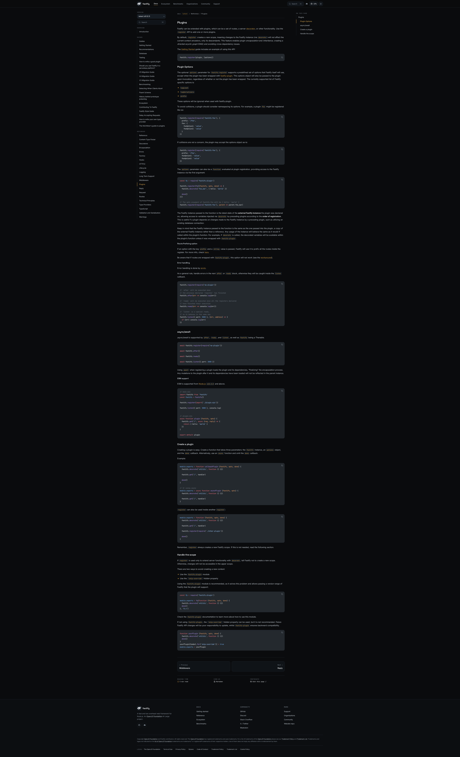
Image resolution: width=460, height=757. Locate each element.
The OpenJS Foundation (152, 749)
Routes (142, 196)
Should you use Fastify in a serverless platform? (149, 67)
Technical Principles (147, 201)
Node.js (206, 384)
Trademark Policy (288, 739)
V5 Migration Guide (146, 72)
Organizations (192, 4)
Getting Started (145, 45)
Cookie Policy (245, 749)
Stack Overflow (246, 720)
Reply (141, 188)
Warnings (143, 217)
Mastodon (244, 728)
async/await (305, 25)
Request (142, 192)
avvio (203, 268)
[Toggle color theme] (321, 4)
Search (152, 22)
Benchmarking (144, 84)
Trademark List (302, 739)
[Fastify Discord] (307, 4)
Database (143, 53)
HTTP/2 (142, 164)
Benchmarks (178, 4)
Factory (142, 156)
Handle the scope (307, 33)
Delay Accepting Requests (149, 115)
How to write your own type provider (150, 120)
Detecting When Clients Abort (151, 88)
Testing (142, 57)
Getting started (202, 711)
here (207, 252)
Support (216, 4)
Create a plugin (306, 29)
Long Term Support (146, 176)
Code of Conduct (202, 749)
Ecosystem (165, 4)
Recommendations (146, 49)
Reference (143, 135)
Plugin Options (306, 21)
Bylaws (191, 749)
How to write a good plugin (149, 62)
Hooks (141, 160)
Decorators (143, 144)
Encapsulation (144, 148)
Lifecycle (142, 168)
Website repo (289, 724)
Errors (141, 152)
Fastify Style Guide (146, 111)
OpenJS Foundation (154, 716)
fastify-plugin (226, 76)
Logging (142, 172)
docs (179, 14)
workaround (266, 257)
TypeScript (143, 209)
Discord (243, 715)
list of (157, 741)
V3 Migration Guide (146, 80)
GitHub (243, 711)
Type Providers (145, 205)
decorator (250, 28)
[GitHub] (139, 725)
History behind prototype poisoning (149, 98)
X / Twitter (244, 724)
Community (205, 4)
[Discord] (144, 725)
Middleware (143, 180)
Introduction (144, 32)
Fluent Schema (145, 92)
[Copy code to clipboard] (282, 57)
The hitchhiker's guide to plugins (152, 126)
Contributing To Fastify (148, 107)
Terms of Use (167, 749)
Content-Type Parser (147, 139)
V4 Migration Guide (146, 76)
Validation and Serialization (149, 213)
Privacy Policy (180, 749)
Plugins (142, 184)
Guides (142, 41)
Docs (156, 4)
